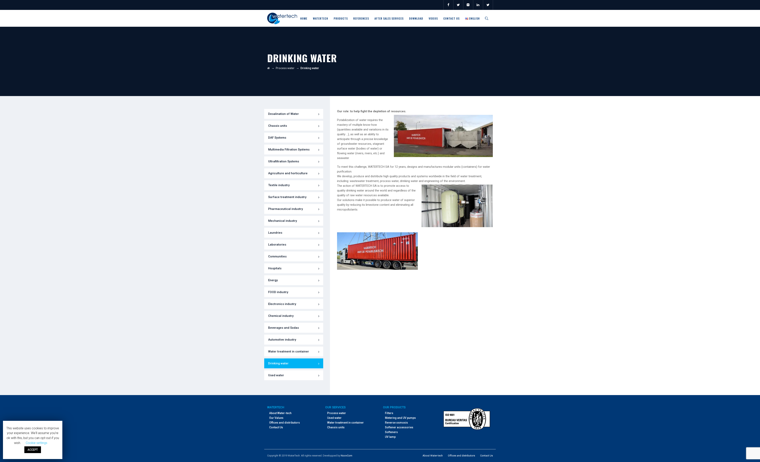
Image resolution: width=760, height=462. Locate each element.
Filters (389, 413)
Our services (335, 407)
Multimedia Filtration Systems (289, 149)
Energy (273, 280)
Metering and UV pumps (400, 417)
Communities (277, 256)
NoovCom (346, 455)
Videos (433, 18)
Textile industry (279, 185)
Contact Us (451, 18)
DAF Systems (277, 137)
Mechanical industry (282, 221)
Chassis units (277, 126)
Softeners (391, 432)
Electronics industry (282, 304)
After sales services (389, 18)
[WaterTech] (282, 18)
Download (416, 18)
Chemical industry (281, 316)
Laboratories (277, 244)
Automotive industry (282, 339)
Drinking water (278, 363)
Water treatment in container (288, 351)
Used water (276, 375)
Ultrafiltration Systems (283, 161)
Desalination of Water (283, 114)
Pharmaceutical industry (285, 209)
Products (341, 18)
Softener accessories (399, 427)
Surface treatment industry (287, 197)
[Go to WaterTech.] (268, 68)
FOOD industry (278, 292)
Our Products (394, 407)
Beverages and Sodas (283, 328)
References (361, 18)
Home (303, 18)
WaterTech (320, 18)
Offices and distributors (284, 422)
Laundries (275, 232)
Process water (336, 413)
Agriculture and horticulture (288, 173)
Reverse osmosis (396, 422)
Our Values (276, 417)
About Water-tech (280, 413)
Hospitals (274, 268)
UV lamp (390, 436)
